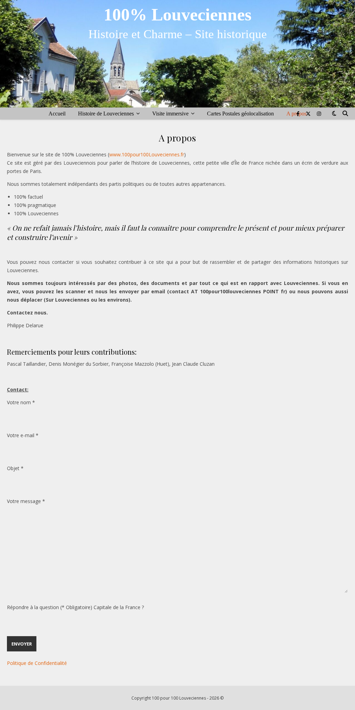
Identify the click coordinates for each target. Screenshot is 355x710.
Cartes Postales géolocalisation (240, 113)
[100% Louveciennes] (177, 53)
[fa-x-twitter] (309, 113)
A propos (296, 113)
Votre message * (26, 501)
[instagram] (319, 113)
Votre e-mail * (22, 435)
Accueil (57, 113)
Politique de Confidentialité (37, 663)
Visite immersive (170, 113)
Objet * (15, 468)
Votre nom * (21, 402)
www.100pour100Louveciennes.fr (146, 154)
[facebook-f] (298, 113)
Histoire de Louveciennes (106, 113)
